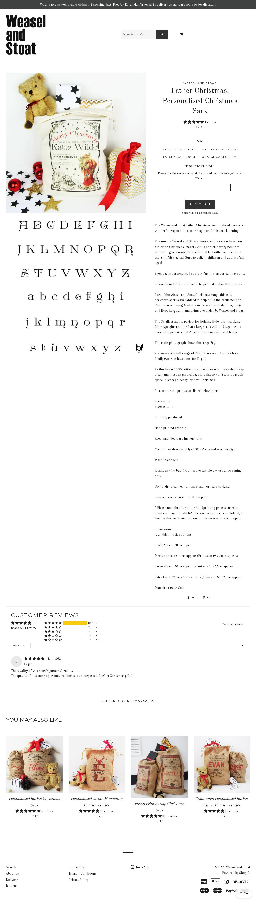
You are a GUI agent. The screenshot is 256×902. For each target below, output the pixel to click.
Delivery (12, 880)
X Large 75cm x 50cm (219, 156)
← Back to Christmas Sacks (128, 701)
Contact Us (76, 867)
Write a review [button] (232, 624)
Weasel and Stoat (238, 867)
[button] (194, 122)
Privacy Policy (78, 880)
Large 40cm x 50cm (179, 156)
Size (200, 141)
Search (11, 867)
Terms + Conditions (82, 873)
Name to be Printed (198, 166)
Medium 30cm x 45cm (219, 149)
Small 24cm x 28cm (179, 149)
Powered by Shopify (236, 873)
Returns (11, 886)
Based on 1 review (23, 628)
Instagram (142, 867)
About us (12, 873)
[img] (34, 659)
